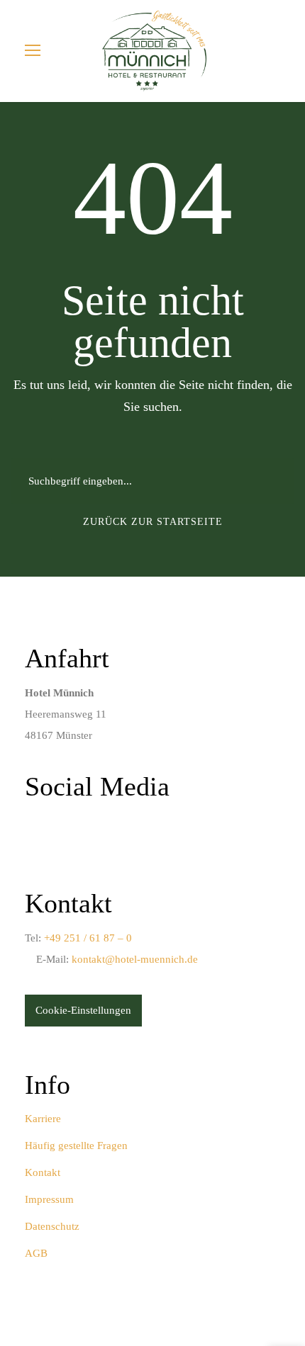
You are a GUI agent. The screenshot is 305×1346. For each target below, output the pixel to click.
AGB (36, 1253)
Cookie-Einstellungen (83, 1010)
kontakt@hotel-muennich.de (135, 959)
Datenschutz (52, 1226)
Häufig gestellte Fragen (76, 1145)
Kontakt (42, 1172)
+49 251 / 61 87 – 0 (88, 938)
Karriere (43, 1118)
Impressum (49, 1199)
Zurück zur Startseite (153, 521)
